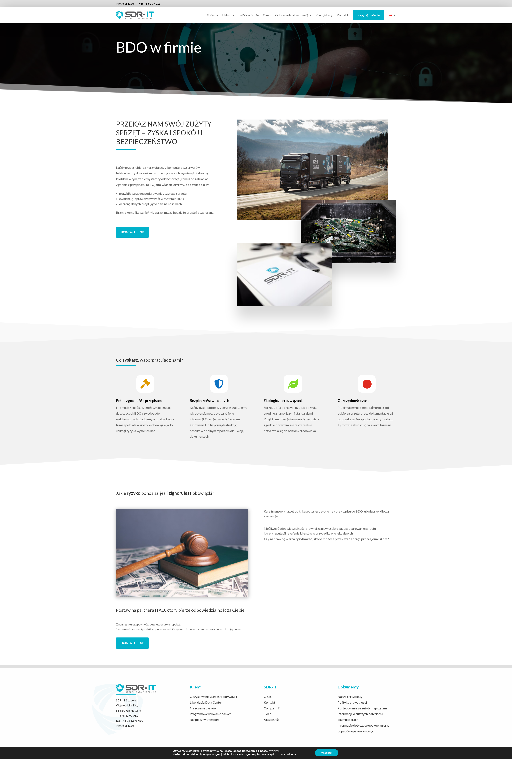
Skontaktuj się (132, 232)
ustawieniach (289, 754)
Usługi (226, 15)
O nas (267, 15)
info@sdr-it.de (125, 3)
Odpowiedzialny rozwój (291, 15)
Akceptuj (326, 753)
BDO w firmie (249, 15)
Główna (212, 15)
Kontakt (342, 15)
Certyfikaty (324, 15)
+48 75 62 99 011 (149, 3)
